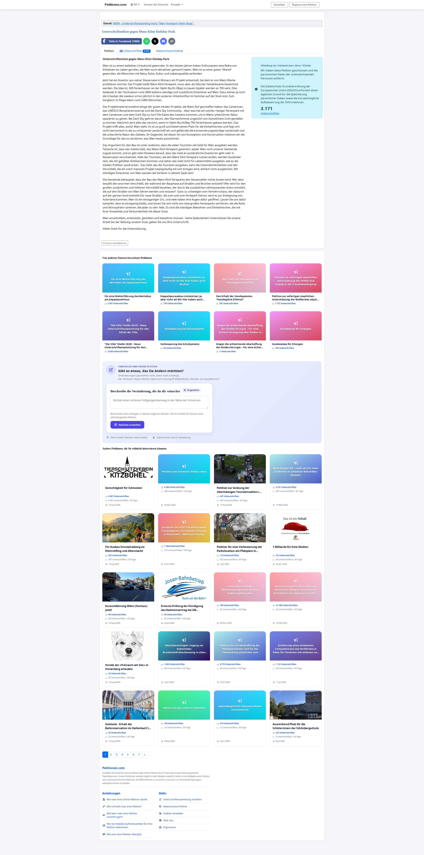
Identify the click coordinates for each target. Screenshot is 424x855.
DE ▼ (137, 4)
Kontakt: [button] (176, 4)
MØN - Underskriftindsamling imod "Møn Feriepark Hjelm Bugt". (153, 23)
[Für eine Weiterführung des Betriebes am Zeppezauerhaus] (128, 285)
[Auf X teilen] (155, 41)
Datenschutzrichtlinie (169, 51)
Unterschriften (136, 51)
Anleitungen (111, 793)
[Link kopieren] (171, 41)
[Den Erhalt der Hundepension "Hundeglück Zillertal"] (240, 285)
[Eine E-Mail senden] (163, 41)
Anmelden (279, 4)
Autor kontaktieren (116, 243)
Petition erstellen (130, 424)
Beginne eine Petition (304, 4)
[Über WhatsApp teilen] (146, 41)
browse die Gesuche (156, 4)
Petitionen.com (115, 4)
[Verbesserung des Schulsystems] (184, 331)
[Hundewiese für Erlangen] (296, 331)
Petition (109, 51)
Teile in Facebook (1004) (124, 41)
